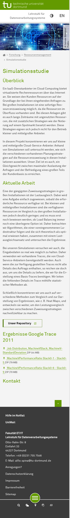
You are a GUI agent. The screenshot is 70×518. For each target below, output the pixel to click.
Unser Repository (19, 323)
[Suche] (19, 505)
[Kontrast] (52, 16)
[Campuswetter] (27, 505)
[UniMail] (51, 505)
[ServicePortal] (43, 505)
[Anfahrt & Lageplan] (35, 505)
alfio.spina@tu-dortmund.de (33, 460)
